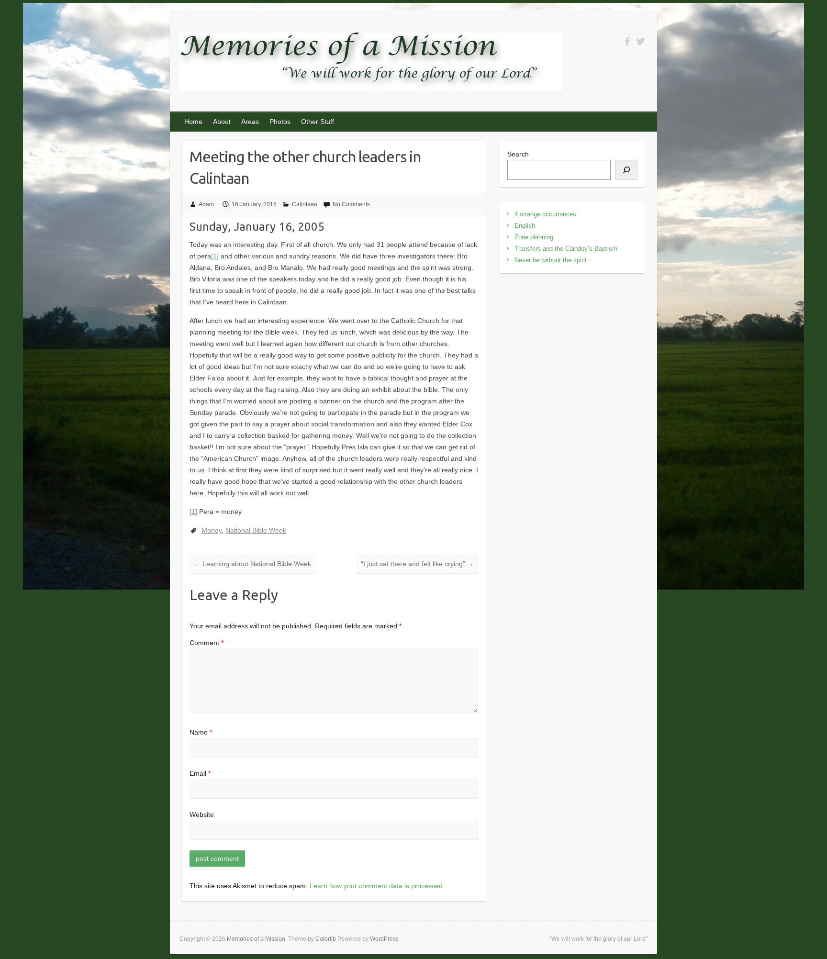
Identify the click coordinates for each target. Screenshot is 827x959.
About (222, 121)
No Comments (351, 204)
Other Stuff (317, 121)
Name (201, 732)
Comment (207, 643)
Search (518, 154)
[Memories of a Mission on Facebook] (627, 41)
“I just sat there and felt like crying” (417, 564)
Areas (250, 121)
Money (211, 530)
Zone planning (533, 237)
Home (193, 121)
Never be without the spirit (550, 260)
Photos (280, 121)
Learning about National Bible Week (252, 564)
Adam (206, 204)
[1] (215, 256)
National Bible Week (255, 530)
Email (200, 773)
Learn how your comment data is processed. (377, 886)
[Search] (626, 170)
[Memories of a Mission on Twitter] (640, 41)
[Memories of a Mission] (370, 64)
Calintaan (304, 204)
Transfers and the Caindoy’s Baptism (565, 248)
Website (202, 814)
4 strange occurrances (545, 214)
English (524, 225)
